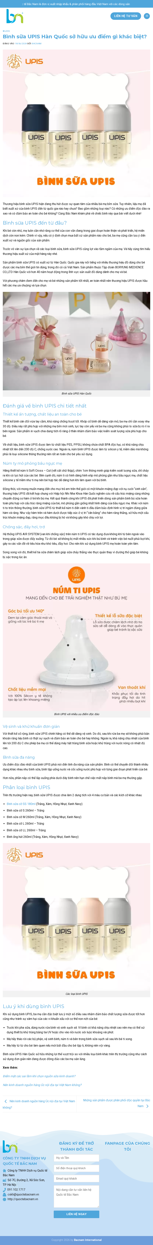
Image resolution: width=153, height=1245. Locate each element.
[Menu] (147, 16)
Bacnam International (88, 1240)
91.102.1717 (17, 1189)
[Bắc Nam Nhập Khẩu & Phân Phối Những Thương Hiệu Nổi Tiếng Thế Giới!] (14, 16)
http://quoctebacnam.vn (22, 1199)
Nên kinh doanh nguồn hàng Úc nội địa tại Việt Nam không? (42, 1085)
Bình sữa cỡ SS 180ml (21, 804)
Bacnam (36, 43)
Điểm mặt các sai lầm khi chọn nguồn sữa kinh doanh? (39, 1076)
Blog (6, 31)
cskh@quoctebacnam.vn (22, 1194)
